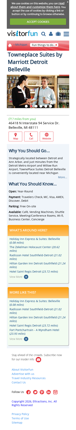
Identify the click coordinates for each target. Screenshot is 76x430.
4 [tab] (41, 106)
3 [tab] (36, 106)
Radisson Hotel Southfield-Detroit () (36, 257)
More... (62, 177)
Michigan (21, 44)
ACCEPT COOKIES (38, 21)
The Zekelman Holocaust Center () (35, 249)
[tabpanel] (38, 91)
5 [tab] (45, 106)
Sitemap (17, 422)
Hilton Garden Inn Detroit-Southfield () (37, 265)
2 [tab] (31, 106)
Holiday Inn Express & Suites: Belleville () (35, 240)
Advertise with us (23, 374)
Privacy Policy (20, 414)
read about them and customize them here (38, 5)
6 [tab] (50, 106)
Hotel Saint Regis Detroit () (34, 271)
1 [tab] (26, 106)
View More (16, 277)
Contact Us (19, 382)
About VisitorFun (22, 369)
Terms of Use (20, 418)
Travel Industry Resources (29, 378)
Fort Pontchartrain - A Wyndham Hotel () (34, 331)
